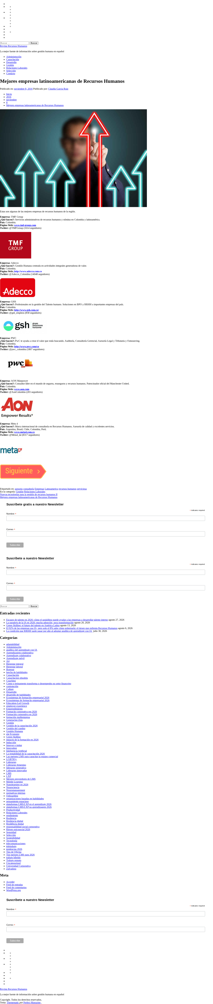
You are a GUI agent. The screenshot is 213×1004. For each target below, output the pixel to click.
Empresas (39, 489)
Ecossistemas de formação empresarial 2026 (27, 700)
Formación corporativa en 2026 (21, 714)
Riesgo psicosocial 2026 (18, 829)
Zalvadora (11, 868)
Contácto (10, 73)
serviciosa (82, 489)
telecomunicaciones (15, 843)
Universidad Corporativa (18, 866)
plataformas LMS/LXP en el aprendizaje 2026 (28, 804)
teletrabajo (11, 846)
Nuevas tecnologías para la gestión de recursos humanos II (28, 494)
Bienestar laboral (14, 666)
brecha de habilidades (16, 672)
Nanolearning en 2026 (17, 784)
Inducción (11, 742)
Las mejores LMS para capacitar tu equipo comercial (32, 756)
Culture (10, 689)
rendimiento (12, 815)
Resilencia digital (14, 821)
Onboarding (12, 795)
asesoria (19, 489)
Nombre (11, 513)
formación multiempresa (18, 717)
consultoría (28, 489)
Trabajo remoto (13, 860)
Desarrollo (11, 62)
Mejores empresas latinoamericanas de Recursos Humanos (28, 497)
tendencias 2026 (14, 849)
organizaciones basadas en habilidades (25, 798)
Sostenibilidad (13, 838)
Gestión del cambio (15, 728)
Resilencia (11, 818)
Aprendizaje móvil (15, 658)
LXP (8, 776)
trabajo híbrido (13, 857)
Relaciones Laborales (16, 68)
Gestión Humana (14, 731)
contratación (12, 686)
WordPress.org (13, 890)
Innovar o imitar (14, 745)
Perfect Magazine (32, 1002)
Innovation (11, 748)
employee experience (16, 706)
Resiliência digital (15, 824)
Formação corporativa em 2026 (21, 711)
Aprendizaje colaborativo (18, 655)
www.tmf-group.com (25, 225)
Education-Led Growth (17, 703)
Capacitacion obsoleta (17, 678)
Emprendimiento (14, 708)
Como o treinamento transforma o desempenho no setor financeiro (38, 683)
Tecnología (11, 840)
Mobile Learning (14, 781)
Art (8, 661)
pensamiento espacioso (17, 801)
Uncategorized (13, 863)
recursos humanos (67, 489)
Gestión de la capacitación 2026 (22, 725)
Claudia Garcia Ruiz (58, 88)
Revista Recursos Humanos (13, 46)
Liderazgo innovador (16, 770)
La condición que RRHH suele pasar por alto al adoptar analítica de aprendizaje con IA (49, 631)
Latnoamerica (51, 489)
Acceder (10, 882)
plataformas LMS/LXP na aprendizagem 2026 (29, 807)
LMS (8, 773)
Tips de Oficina (13, 852)
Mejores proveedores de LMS (21, 779)
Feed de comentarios (16, 887)
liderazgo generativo (16, 767)
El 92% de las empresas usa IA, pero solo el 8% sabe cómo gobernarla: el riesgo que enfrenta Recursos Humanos (61, 628)
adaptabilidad (12, 644)
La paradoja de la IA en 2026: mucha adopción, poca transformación (40, 622)
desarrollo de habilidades (18, 694)
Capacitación (12, 59)
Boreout (10, 669)
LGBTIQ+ (11, 759)
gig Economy (12, 734)
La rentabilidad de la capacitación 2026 (25, 753)
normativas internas (15, 793)
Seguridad (11, 832)
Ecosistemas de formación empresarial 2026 (27, 697)
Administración (13, 56)
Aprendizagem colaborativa (19, 652)
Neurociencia (12, 787)
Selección (11, 70)
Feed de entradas (14, 884)
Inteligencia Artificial (16, 751)
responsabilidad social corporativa (22, 826)
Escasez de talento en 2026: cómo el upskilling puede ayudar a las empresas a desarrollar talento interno (57, 619)
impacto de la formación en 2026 (22, 739)
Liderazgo (11, 762)
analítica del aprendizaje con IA (21, 650)
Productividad (13, 810)
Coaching (11, 680)
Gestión (10, 65)
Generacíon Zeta (14, 720)
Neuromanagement (15, 790)
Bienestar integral (14, 664)
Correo (10, 529)
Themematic (13, 1002)
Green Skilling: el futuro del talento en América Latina (33, 625)
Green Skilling (13, 737)
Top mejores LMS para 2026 (20, 854)
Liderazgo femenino (16, 765)
